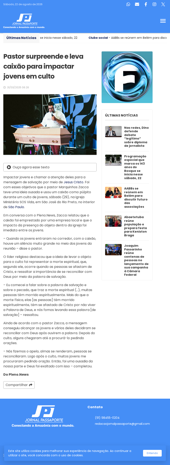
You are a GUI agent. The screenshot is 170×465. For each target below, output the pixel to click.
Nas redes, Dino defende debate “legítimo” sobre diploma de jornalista (136, 137)
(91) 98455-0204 (107, 418)
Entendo (152, 453)
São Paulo (16, 207)
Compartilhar (17, 384)
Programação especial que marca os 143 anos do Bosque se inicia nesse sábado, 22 (135, 167)
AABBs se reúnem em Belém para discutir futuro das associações (136, 198)
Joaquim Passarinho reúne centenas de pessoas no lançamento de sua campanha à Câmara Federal (136, 260)
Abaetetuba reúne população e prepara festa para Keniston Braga (135, 226)
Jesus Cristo (73, 182)
